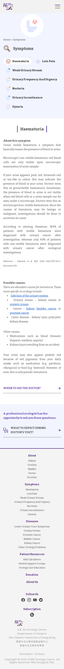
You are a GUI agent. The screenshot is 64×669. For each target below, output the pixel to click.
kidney (30, 308)
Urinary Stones (32, 530)
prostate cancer (19, 313)
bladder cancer (46, 308)
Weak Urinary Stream (32, 497)
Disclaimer (26, 654)
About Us (32, 582)
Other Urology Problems (32, 547)
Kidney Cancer (32, 543)
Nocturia (32, 506)
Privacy (40, 654)
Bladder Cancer (32, 539)
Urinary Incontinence (32, 510)
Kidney (32, 460)
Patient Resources (32, 554)
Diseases (32, 521)
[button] (57, 6)
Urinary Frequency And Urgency (32, 502)
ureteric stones (19, 304)
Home (7, 39)
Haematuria (32, 489)
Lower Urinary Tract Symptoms (32, 526)
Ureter (32, 473)
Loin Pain (32, 493)
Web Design (38, 662)
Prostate (32, 477)
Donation (32, 574)
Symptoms (19, 39)
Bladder (32, 469)
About (32, 455)
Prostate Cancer (32, 534)
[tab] (17, 61)
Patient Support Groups (32, 563)
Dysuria (32, 514)
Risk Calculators (32, 559)
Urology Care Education (32, 567)
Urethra (32, 465)
